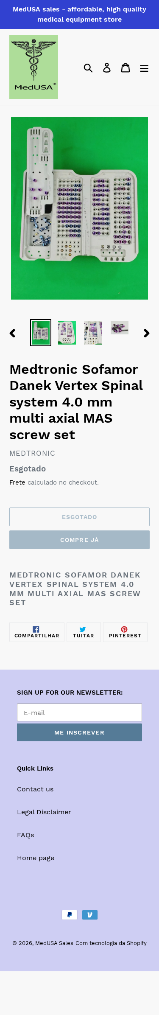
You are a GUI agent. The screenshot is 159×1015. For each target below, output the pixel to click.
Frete (17, 482)
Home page (35, 858)
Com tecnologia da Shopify (111, 943)
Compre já (79, 539)
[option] (41, 332)
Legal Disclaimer (44, 812)
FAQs (25, 835)
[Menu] (144, 67)
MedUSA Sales (54, 943)
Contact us (35, 789)
